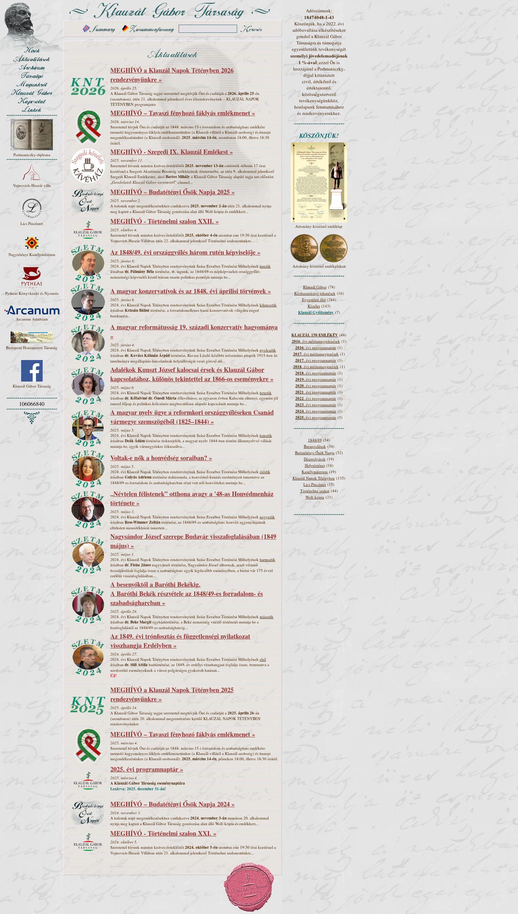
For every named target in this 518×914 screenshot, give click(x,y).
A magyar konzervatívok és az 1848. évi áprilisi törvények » (190, 290)
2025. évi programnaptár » (146, 769)
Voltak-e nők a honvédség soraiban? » (161, 457)
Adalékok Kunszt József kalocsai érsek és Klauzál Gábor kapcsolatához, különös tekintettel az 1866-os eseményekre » (191, 374)
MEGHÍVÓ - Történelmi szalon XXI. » (163, 833)
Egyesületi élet (314, 299)
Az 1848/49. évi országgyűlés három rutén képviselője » (185, 252)
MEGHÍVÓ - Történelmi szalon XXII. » (164, 221)
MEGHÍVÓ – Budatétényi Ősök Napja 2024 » (172, 804)
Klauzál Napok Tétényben (313, 478)
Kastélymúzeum (315, 471)
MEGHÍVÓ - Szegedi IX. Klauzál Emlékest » (171, 151)
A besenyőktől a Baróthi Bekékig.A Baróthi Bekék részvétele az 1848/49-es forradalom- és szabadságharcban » (186, 593)
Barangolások (315, 446)
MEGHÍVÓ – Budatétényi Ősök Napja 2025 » (172, 191)
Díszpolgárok (315, 459)
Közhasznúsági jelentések (314, 293)
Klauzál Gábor (315, 287)
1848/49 (315, 440)
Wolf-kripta (315, 497)
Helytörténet (315, 465)
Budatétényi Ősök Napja (314, 452)
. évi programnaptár (315, 347)
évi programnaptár (315, 360)
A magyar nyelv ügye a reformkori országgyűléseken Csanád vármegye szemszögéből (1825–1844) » (192, 417)
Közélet (314, 306)
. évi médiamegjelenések (316, 341)
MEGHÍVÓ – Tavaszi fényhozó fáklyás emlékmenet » (182, 112)
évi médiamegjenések (316, 354)
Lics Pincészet (314, 484)
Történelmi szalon (314, 490)
